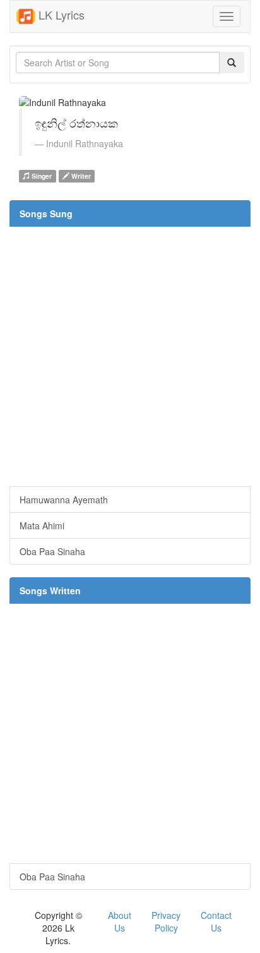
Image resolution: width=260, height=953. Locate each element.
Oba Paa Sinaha (52, 551)
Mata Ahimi (42, 525)
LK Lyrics (60, 14)
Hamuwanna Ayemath (64, 499)
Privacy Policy (165, 921)
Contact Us (216, 921)
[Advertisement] (130, 356)
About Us (119, 921)
